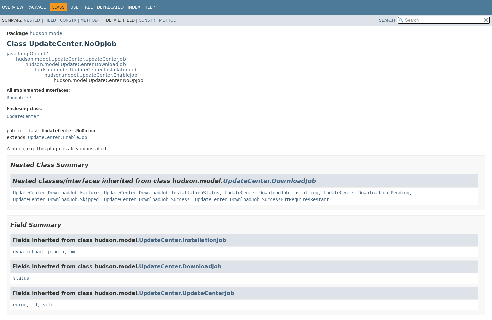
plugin (56, 251)
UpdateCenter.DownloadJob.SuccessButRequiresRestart (262, 199)
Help (149, 7)
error (19, 304)
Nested (32, 20)
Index (134, 7)
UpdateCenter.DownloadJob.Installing (271, 192)
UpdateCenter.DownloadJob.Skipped (56, 199)
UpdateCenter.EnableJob (57, 137)
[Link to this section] (93, 164)
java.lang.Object (26, 53)
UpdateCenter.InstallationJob (182, 240)
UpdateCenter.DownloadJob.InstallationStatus (161, 192)
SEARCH (387, 20)
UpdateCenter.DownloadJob (269, 180)
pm (72, 251)
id (34, 304)
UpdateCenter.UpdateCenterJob (186, 293)
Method (89, 20)
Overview (12, 7)
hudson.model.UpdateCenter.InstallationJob (86, 69)
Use (74, 7)
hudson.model (47, 33)
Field (50, 20)
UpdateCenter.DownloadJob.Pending (366, 192)
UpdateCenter (23, 116)
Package (36, 7)
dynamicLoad (28, 251)
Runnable (17, 97)
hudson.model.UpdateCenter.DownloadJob (75, 64)
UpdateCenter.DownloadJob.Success (147, 199)
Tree (88, 7)
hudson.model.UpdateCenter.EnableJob (90, 75)
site (48, 304)
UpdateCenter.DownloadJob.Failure (56, 192)
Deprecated (110, 7)
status (21, 278)
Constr (68, 20)
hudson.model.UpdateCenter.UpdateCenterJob (71, 59)
